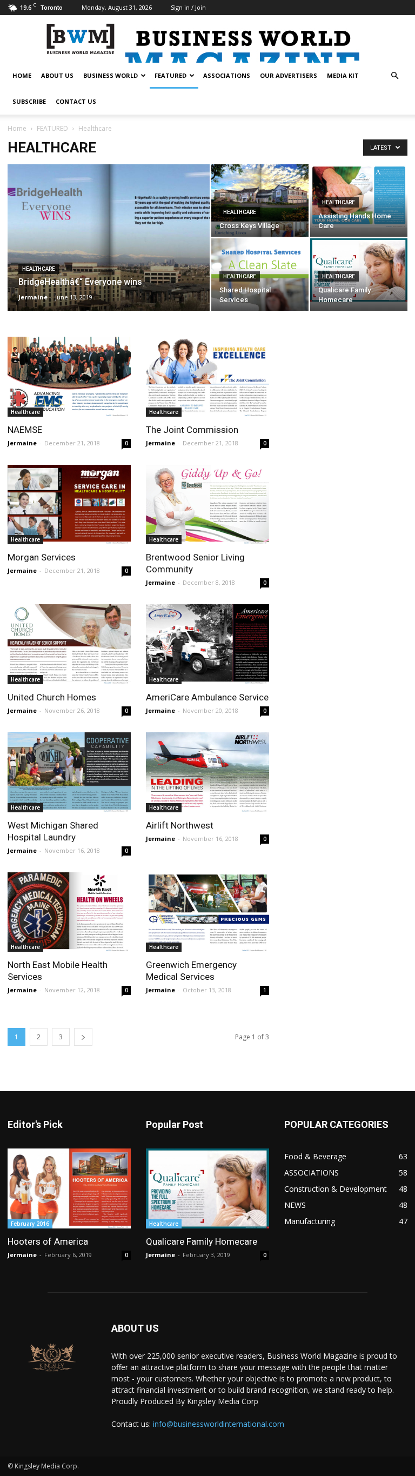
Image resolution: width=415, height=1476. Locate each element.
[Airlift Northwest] (207, 772)
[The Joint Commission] (207, 377)
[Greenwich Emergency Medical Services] (207, 912)
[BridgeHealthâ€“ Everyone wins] (109, 251)
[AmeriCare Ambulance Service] (207, 644)
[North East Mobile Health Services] (69, 912)
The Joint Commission (192, 429)
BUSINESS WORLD (110, 75)
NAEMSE (25, 429)
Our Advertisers (288, 75)
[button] (394, 76)
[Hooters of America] (69, 1188)
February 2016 (30, 1223)
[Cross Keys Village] (260, 200)
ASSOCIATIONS (226, 75)
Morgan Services (42, 557)
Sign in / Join (188, 7)
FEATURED (170, 75)
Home (17, 128)
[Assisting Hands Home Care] (358, 196)
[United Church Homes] (69, 644)
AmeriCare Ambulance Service (207, 697)
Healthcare (38, 269)
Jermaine (33, 297)
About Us (57, 75)
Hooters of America (48, 1241)
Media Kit (343, 75)
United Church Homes (52, 697)
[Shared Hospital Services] (260, 301)
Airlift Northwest (179, 825)
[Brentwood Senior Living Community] (207, 505)
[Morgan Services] (69, 505)
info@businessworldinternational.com (218, 1424)
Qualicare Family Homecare (201, 1241)
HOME (21, 75)
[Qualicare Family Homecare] (358, 270)
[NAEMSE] (69, 377)
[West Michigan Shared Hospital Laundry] (69, 772)
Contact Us (76, 101)
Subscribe (29, 101)
